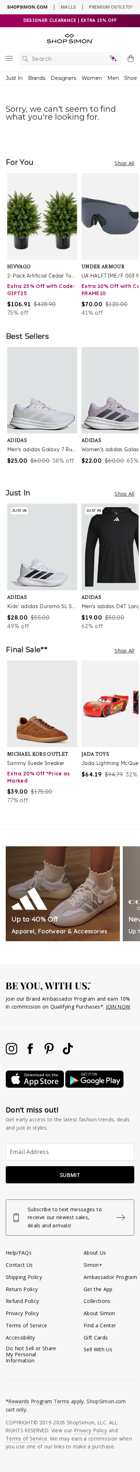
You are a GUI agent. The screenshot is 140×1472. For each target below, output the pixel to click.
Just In (14, 78)
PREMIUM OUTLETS (110, 7)
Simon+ (93, 1264)
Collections (97, 1301)
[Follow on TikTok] (68, 1052)
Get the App (98, 1289)
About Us (95, 1252)
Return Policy (22, 1289)
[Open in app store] (35, 1085)
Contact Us (19, 1264)
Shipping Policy (24, 1277)
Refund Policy (22, 1301)
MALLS (68, 7)
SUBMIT (70, 1175)
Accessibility (20, 1337)
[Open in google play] (94, 1085)
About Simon (99, 1313)
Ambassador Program (110, 1277)
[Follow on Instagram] (12, 1052)
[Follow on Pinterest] (49, 1052)
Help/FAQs (19, 1252)
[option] (44, 245)
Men (113, 78)
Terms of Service (26, 1325)
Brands (36, 78)
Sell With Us (98, 1349)
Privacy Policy (22, 1313)
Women (91, 78)
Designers (63, 78)
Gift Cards (96, 1337)
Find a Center (100, 1325)
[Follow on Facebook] (30, 1052)
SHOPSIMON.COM (27, 7)
